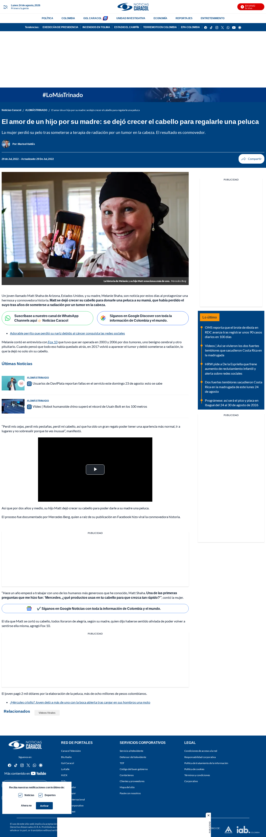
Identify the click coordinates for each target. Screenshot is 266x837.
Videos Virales (47, 712)
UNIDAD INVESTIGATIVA (130, 18)
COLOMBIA (68, 18)
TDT (122, 762)
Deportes (50, 795)
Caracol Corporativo (72, 805)
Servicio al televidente (131, 750)
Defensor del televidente (133, 756)
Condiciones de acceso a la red (200, 750)
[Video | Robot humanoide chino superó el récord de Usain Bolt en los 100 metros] (13, 406)
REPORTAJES (184, 18)
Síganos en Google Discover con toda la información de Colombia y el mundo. (141, 318)
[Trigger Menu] (5, 7)
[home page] (133, 6)
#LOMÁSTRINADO (36, 110)
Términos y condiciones (197, 775)
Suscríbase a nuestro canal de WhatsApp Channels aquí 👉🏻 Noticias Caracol (46, 318)
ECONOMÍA (160, 18)
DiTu (63, 781)
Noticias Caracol (11, 110)
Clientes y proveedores (132, 781)
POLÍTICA (47, 18)
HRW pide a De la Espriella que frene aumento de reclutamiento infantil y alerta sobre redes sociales (231, 368)
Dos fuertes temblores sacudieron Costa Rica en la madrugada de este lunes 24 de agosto (233, 386)
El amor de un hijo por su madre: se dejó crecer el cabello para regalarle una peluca (95, 110)
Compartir (251, 159)
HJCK (64, 775)
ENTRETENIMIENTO (212, 18)
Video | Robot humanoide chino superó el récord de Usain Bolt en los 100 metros (90, 406)
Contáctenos (127, 775)
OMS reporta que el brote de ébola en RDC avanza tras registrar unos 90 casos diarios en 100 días (233, 332)
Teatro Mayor (68, 793)
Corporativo (191, 781)
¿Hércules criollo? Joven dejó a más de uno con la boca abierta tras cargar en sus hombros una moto (80, 702)
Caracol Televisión (71, 750)
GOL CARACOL (92, 18)
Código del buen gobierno (134, 769)
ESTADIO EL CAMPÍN (126, 27)
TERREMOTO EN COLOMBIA (160, 27)
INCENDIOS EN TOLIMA (96, 27)
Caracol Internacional (73, 799)
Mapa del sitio (127, 787)
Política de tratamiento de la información (206, 762)
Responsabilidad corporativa (200, 756)
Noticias (29, 795)
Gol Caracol (67, 762)
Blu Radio (66, 756)
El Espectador (68, 787)
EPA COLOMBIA (190, 27)
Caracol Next (68, 811)
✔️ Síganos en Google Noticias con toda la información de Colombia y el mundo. (99, 608)
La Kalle (65, 769)
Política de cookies (194, 769)
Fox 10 (52, 342)
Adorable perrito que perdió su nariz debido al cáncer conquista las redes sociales (67, 333)
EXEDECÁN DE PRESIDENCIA (60, 27)
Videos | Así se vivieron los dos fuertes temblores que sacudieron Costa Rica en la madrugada (233, 350)
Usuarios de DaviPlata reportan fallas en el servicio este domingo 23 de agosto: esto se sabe (97, 383)
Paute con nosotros (130, 793)
